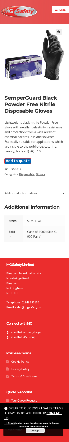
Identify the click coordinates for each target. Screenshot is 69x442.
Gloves (40, 174)
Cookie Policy (20, 361)
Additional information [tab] (20, 193)
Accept (35, 430)
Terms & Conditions (24, 376)
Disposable (26, 174)
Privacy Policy (20, 369)
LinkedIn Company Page (25, 332)
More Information (39, 426)
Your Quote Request (24, 400)
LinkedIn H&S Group (22, 337)
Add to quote (18, 160)
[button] (59, 32)
